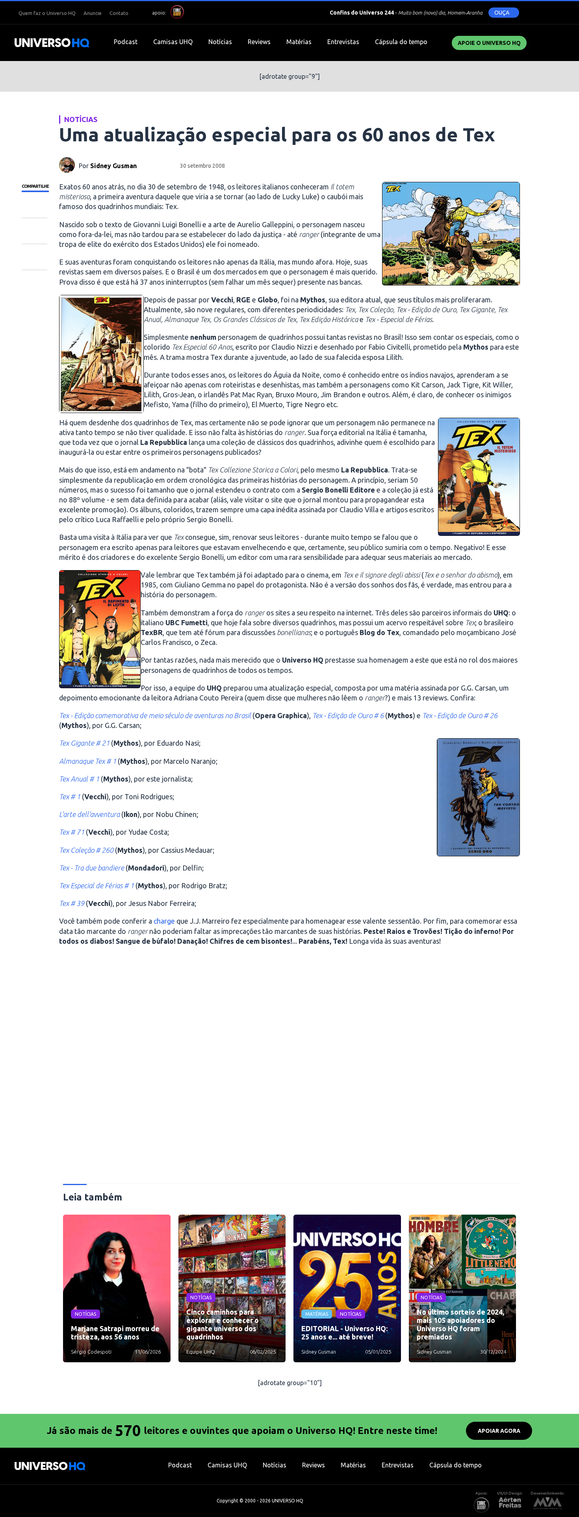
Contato (118, 13)
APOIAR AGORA (499, 1431)
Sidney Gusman (113, 165)
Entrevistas (343, 41)
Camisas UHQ (173, 41)
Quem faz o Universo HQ (47, 13)
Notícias (220, 41)
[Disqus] (289, 1068)
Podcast (125, 41)
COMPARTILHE (35, 186)
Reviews (259, 41)
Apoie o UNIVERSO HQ (489, 43)
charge (164, 921)
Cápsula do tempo (401, 41)
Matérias (299, 41)
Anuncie (93, 13)
